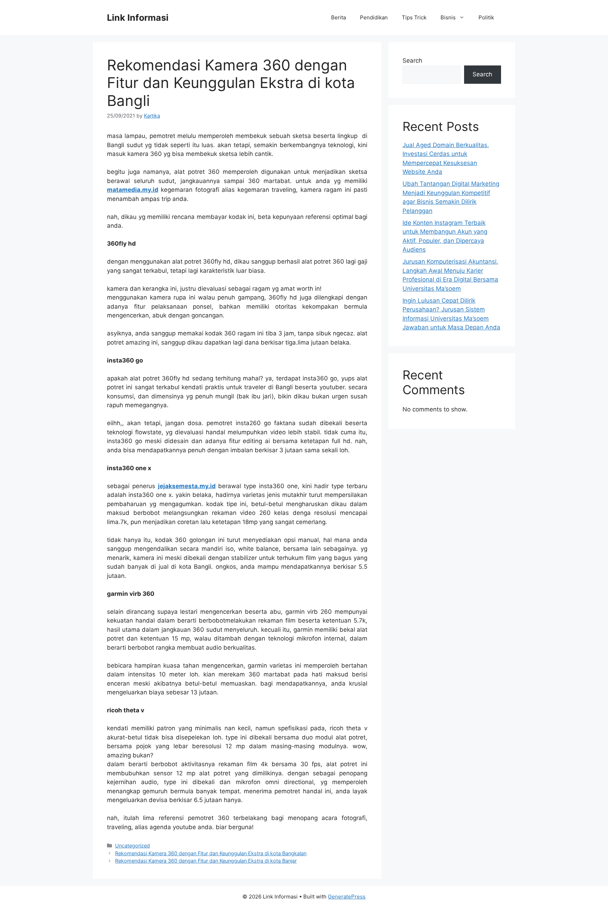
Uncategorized (132, 846)
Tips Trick (414, 17)
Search (412, 60)
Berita (338, 17)
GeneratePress (347, 896)
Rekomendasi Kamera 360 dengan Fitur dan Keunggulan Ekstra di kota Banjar (206, 861)
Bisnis (448, 17)
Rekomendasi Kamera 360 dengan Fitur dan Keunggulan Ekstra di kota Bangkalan (210, 853)
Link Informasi (138, 17)
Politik (486, 17)
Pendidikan (374, 17)
